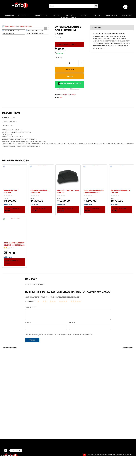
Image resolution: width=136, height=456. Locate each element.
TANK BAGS (84, 15)
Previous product (10, 348)
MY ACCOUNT (10, 15)
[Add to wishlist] (56, 89)
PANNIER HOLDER (40, 15)
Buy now (70, 76)
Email (72, 323)
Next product (128, 348)
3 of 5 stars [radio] (53, 301)
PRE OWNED (126, 15)
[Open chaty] (6, 450)
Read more (61, 205)
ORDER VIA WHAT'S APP (70, 83)
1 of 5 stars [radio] (38, 301)
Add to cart (70, 69)
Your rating (30, 301)
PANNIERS (56, 15)
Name (28, 323)
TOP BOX (97, 15)
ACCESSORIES (23, 15)
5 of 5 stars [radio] (75, 301)
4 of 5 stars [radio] (63, 301)
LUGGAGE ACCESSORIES (69, 95)
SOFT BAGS (70, 15)
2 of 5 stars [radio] (44, 301)
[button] (45, 28)
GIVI (61, 97)
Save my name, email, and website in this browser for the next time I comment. (59, 335)
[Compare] (68, 89)
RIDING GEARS (111, 15)
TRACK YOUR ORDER (68, 18)
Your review (30, 307)
